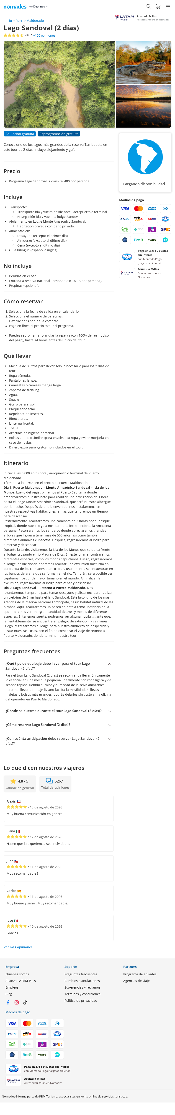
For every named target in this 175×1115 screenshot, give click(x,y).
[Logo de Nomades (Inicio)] (16, 6)
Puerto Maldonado (29, 20)
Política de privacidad (80, 1000)
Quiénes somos (17, 974)
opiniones (44, 35)
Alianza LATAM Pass (20, 981)
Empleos (11, 987)
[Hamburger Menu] (167, 6)
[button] (158, 6)
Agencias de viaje (136, 981)
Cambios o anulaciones (82, 981)
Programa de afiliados (140, 974)
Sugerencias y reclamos (82, 987)
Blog (8, 994)
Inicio (8, 20)
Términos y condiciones (82, 994)
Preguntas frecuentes (80, 974)
